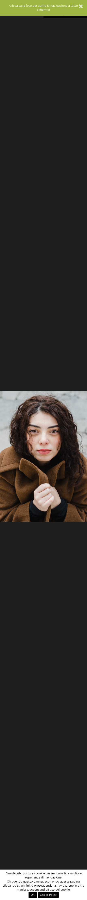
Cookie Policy (48, 895)
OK (33, 895)
